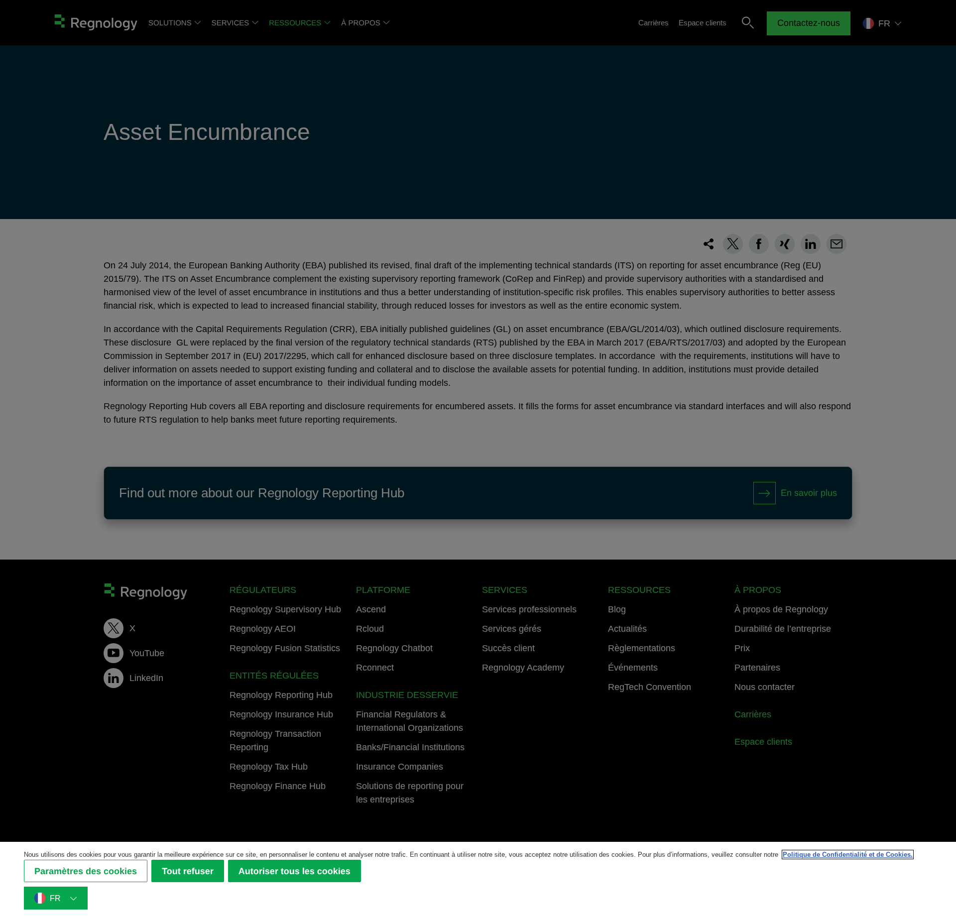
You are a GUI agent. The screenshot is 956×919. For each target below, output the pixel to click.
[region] (478, 880)
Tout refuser (188, 871)
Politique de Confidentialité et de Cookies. (848, 854)
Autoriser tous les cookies (295, 871)
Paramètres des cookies (85, 871)
